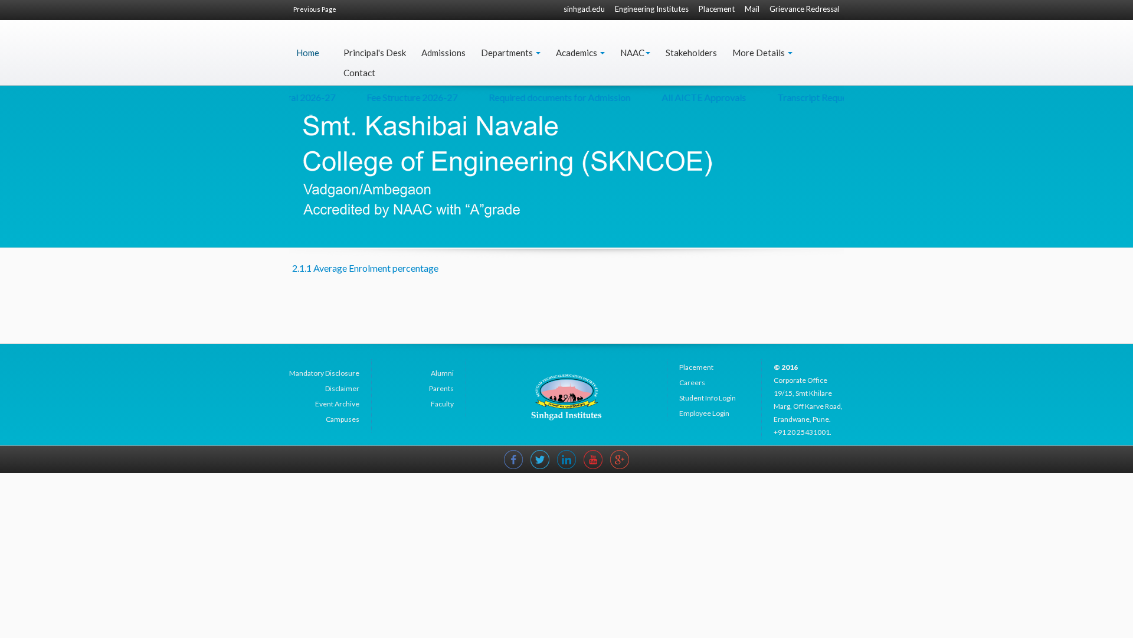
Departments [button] (508, 52)
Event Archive (337, 403)
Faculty (442, 403)
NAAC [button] (632, 52)
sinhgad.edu (584, 9)
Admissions (443, 52)
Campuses (342, 419)
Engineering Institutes (652, 9)
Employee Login (704, 413)
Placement (717, 9)
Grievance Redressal (804, 9)
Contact (359, 72)
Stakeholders (691, 52)
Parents (441, 388)
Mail (752, 9)
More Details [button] (759, 52)
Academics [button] (577, 52)
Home (307, 52)
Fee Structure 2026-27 (401, 97)
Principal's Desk (374, 52)
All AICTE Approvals (693, 97)
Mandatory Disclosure (324, 373)
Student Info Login (707, 397)
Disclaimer (342, 388)
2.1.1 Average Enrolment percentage (365, 268)
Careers (692, 382)
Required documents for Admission (548, 97)
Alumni (442, 373)
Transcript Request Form (815, 97)
